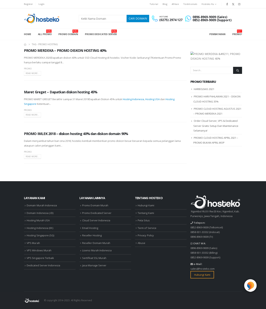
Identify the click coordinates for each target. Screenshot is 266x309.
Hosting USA (152, 99)
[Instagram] (239, 4)
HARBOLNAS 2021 (204, 89)
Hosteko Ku (208, 4)
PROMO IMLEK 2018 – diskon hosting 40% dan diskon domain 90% (76, 133)
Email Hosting (90, 228)
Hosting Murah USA (38, 220)
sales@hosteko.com (202, 268)
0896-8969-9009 (199, 236)
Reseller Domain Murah (96, 243)
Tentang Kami (146, 213)
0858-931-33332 (199, 232)
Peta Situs (144, 220)
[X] (233, 4)
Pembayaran (217, 34)
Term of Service (147, 228)
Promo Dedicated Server (101, 33)
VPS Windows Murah (39, 250)
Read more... (32, 73)
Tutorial (154, 4)
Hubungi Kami (146, 205)
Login (41, 4)
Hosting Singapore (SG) (40, 235)
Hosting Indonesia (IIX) (40, 228)
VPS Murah (33, 243)
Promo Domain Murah (95, 205)
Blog (165, 4)
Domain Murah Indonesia (42, 205)
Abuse (141, 243)
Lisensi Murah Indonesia (97, 250)
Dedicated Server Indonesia (43, 265)
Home (27, 34)
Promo (28, 68)
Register (28, 4)
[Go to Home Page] (25, 44)
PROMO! (237, 33)
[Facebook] (227, 4)
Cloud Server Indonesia (96, 220)
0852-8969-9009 (199, 227)
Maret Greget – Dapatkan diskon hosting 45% (60, 92)
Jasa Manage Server (94, 265)
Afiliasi (175, 4)
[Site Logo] (42, 18)
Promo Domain (68, 33)
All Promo (45, 33)
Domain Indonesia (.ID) (40, 213)
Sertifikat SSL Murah (94, 258)
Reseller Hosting (92, 235)
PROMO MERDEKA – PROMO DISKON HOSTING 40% (65, 50)
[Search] (237, 70)
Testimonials (190, 4)
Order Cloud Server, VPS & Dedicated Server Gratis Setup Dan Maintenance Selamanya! (215, 125)
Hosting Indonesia (133, 99)
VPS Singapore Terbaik (40, 258)
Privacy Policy (146, 235)
